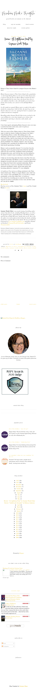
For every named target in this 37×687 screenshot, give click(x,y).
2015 (17, 523)
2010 (17, 533)
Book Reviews (30, 24)
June (18, 497)
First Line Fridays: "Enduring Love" (20, 442)
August (18, 493)
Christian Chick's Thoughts (18, 13)
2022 (17, 480)
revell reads (4, 248)
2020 (17, 513)
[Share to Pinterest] (33, 244)
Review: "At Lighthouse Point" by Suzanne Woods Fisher (19, 501)
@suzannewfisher (5, 225)
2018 (17, 517)
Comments (6, 646)
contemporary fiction (24, 246)
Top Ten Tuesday (16, 24)
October (19, 489)
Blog (4, 24)
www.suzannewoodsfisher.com (16, 221)
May (18, 499)
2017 (17, 519)
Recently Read (15, 590)
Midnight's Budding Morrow (12, 616)
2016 (17, 521)
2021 (17, 482)
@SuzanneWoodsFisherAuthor (16, 223)
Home (18, 304)
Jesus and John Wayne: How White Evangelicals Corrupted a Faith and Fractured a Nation (13, 597)
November (18, 486)
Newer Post (32, 304)
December (18, 485)
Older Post (4, 304)
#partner (8, 246)
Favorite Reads (11, 28)
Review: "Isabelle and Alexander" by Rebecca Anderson (19, 503)
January (19, 511)
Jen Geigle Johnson (10, 605)
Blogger (21, 553)
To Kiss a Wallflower (10, 603)
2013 (17, 527)
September (18, 491)
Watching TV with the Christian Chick (12, 568)
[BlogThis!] (27, 244)
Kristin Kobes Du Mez (11, 600)
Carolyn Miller (9, 618)
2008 (17, 537)
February (18, 509)
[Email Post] (23, 244)
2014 (17, 525)
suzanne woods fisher (16, 248)
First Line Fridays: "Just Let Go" (18, 429)
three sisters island (30, 248)
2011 (17, 531)
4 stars (24, 186)
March (18, 507)
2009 (17, 535)
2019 (17, 515)
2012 (17, 529)
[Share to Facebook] (31, 244)
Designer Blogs (23, 686)
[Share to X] (29, 244)
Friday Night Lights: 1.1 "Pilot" (20, 569)
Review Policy (25, 28)
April (18, 505)
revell (33, 246)
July (19, 495)
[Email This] (25, 244)
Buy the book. (4, 184)
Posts (4, 643)
